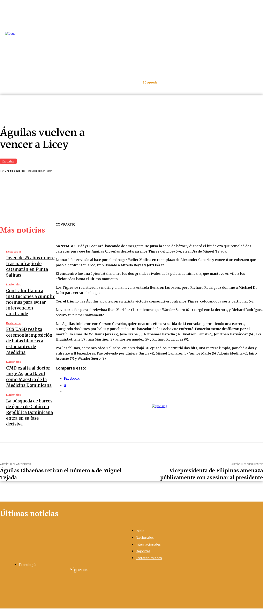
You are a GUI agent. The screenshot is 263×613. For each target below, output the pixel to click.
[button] (150, 82)
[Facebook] (81, 222)
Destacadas (13, 251)
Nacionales (13, 284)
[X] (96, 222)
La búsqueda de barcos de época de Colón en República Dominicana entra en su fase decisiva (29, 412)
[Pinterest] (111, 222)
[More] (126, 222)
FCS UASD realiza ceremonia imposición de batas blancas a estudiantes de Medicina (29, 341)
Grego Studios (15, 170)
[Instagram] (12, 583)
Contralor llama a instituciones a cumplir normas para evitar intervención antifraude (30, 302)
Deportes (8, 161)
